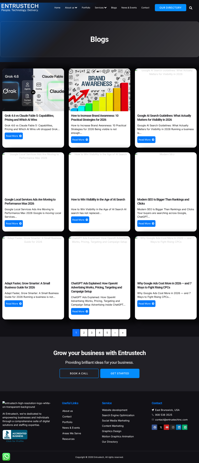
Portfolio (86, 7)
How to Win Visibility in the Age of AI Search (98, 199)
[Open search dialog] (190, 8)
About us (69, 7)
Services (99, 7)
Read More (12, 135)
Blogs (114, 7)
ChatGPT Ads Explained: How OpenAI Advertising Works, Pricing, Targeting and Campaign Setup (96, 287)
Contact (145, 7)
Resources (68, 438)
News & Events (129, 7)
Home (57, 7)
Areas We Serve (71, 433)
